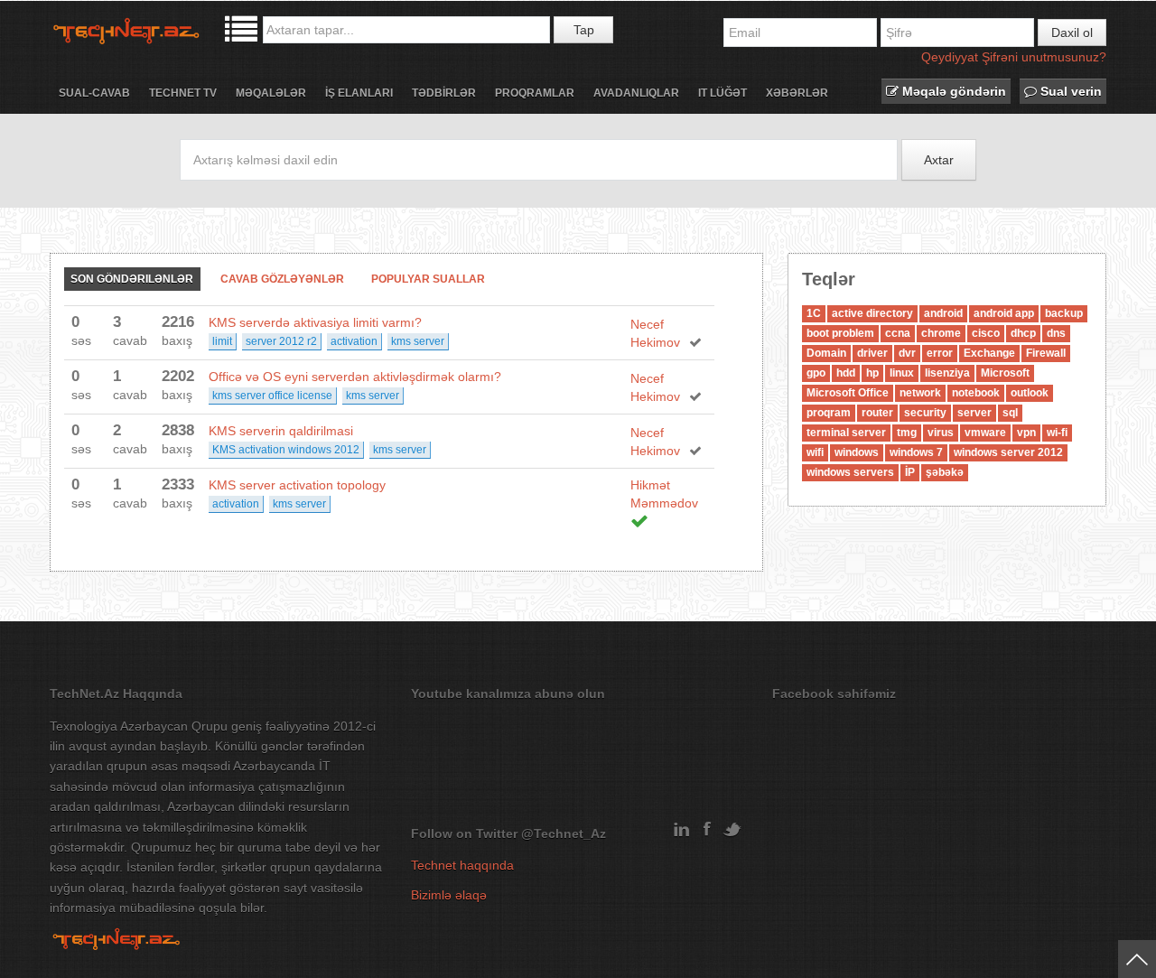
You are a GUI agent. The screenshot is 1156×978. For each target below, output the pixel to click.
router (877, 412)
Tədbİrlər (444, 93)
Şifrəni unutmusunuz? (1044, 57)
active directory (872, 313)
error (940, 353)
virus (941, 432)
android (943, 313)
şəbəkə (945, 472)
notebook (976, 393)
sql (1010, 412)
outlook (1030, 393)
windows (856, 452)
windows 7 (916, 452)
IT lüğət (722, 93)
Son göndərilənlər (131, 279)
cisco (986, 333)
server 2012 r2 (281, 341)
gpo (815, 373)
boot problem (840, 333)
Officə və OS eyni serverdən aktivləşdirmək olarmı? (355, 376)
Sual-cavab (94, 93)
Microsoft (1005, 373)
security (925, 412)
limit (222, 341)
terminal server (846, 432)
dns (1056, 333)
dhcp (1023, 333)
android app (1004, 313)
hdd (845, 373)
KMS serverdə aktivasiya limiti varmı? (315, 322)
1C (813, 313)
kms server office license (272, 395)
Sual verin (1069, 91)
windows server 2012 (1008, 452)
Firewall (1046, 353)
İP (910, 472)
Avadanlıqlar (636, 93)
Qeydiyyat (949, 57)
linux (902, 373)
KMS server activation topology (297, 485)
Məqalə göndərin (952, 91)
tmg (907, 432)
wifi (815, 452)
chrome (941, 333)
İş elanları (359, 93)
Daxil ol (1072, 32)
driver (872, 353)
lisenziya (947, 373)
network (920, 393)
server (974, 412)
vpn (1026, 432)
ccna (897, 333)
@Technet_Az (563, 833)
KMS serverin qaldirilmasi (281, 431)
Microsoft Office (847, 393)
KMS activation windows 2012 (285, 449)
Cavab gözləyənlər (282, 279)
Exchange (989, 353)
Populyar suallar (428, 279)
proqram (828, 412)
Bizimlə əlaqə (449, 895)
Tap (583, 30)
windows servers (850, 472)
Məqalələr (271, 93)
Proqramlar (534, 93)
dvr (907, 353)
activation (354, 341)
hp (872, 373)
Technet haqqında (462, 865)
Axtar (939, 160)
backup (1064, 313)
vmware (985, 432)
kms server (417, 341)
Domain (826, 353)
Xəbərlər (797, 93)
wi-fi (1057, 432)
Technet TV (183, 93)
